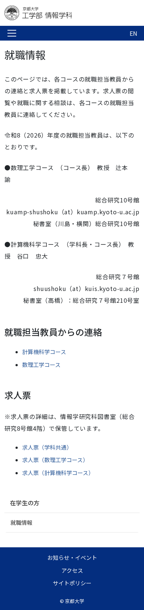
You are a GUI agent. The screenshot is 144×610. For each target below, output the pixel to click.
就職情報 (21, 522)
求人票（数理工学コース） (55, 460)
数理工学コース (41, 364)
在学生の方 (25, 502)
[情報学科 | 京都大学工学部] (63, 13)
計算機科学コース (44, 352)
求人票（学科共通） (47, 447)
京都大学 (74, 600)
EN (133, 33)
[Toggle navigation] (11, 33)
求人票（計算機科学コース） (58, 472)
